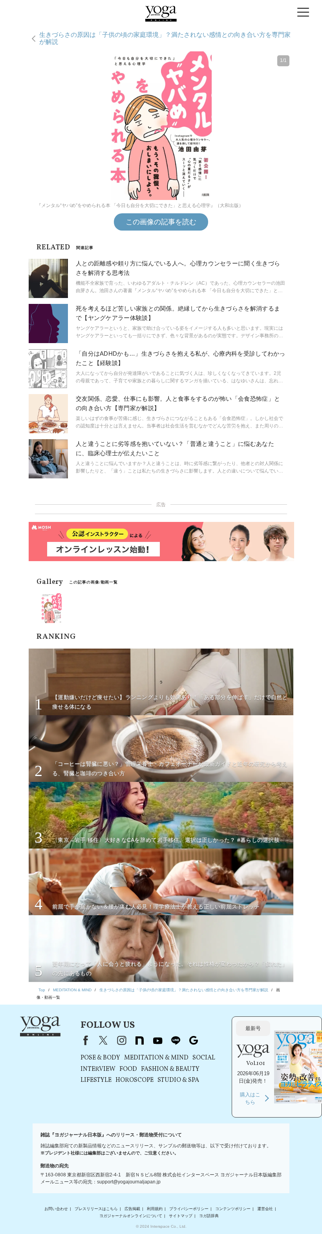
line (175, 1040)
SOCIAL (203, 1058)
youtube (157, 1040)
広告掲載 (132, 1209)
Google (193, 1040)
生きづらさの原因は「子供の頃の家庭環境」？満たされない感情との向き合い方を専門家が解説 (165, 38)
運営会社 (265, 1209)
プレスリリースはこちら (96, 1209)
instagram (121, 1040)
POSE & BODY (100, 1058)
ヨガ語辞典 (209, 1216)
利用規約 (155, 1209)
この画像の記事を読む (161, 222)
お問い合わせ (56, 1209)
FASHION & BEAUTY (170, 1069)
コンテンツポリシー (233, 1209)
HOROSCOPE (134, 1080)
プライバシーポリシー (189, 1209)
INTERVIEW (97, 1069)
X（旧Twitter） (103, 1040)
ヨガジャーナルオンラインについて (130, 1216)
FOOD (128, 1069)
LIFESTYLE (96, 1080)
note (139, 1040)
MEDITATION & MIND (156, 1058)
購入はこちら (250, 1098)
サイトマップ (180, 1216)
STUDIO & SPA (178, 1080)
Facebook (84, 1040)
